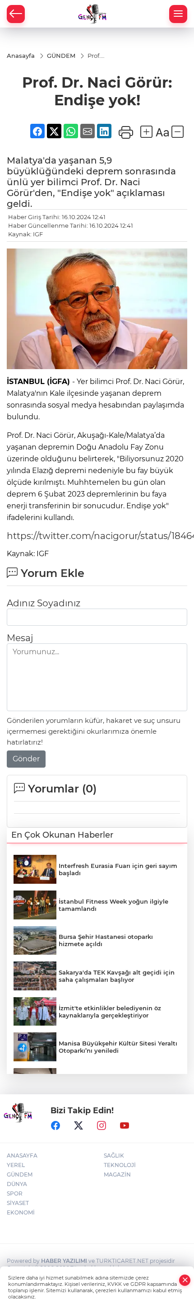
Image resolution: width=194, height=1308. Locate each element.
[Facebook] (55, 1125)
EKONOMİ (21, 1212)
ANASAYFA (22, 1155)
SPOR (15, 1193)
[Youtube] (124, 1125)
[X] (78, 1125)
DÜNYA (17, 1184)
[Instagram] (101, 1125)
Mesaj (20, 638)
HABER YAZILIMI (64, 1260)
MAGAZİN (117, 1174)
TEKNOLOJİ (120, 1165)
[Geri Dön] (16, 14)
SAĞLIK (114, 1155)
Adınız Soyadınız (43, 603)
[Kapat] (185, 1280)
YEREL (16, 1165)
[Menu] (178, 14)
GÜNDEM (19, 1174)
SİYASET (18, 1203)
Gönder (26, 759)
